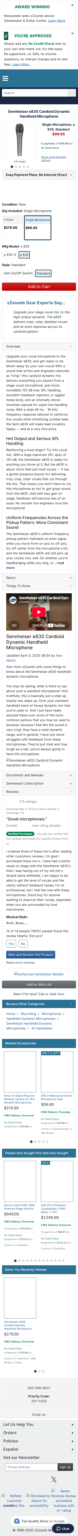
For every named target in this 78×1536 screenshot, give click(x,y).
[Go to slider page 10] (51, 1260)
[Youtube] (69, 1481)
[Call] (70, 78)
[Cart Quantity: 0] (55, 78)
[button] (5, 78)
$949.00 (11, 1214)
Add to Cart (39, 286)
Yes (11, 944)
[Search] (71, 93)
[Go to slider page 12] (59, 1260)
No (23, 944)
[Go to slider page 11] (55, 1260)
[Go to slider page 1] (12, 166)
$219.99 (11, 1108)
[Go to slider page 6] (35, 1260)
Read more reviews (20, 962)
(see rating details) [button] (46, 825)
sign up (65, 1467)
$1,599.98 (50, 1217)
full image (19, 161)
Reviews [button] (39, 791)
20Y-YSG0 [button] (39, 1398)
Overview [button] (39, 346)
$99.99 (47, 1104)
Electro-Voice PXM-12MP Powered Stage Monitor (19, 1207)
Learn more (56, 21)
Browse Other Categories (39, 1003)
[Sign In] (64, 78)
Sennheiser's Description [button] (39, 783)
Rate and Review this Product (30, 955)
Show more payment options (53, 159)
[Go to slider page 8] (43, 1260)
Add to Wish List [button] (39, 984)
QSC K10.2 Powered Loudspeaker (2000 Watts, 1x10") (53, 1209)
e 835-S (10, 255)
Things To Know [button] (39, 585)
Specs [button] (39, 577)
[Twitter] (54, 1481)
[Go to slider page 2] (16, 166)
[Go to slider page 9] (47, 1260)
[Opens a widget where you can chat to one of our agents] (63, 1529)
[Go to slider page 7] (39, 1260)
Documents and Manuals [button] (39, 775)
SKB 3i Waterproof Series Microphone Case (56, 1097)
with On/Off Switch (19, 273)
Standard (43, 273)
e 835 (24, 255)
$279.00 (11, 1334)
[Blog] (9, 1481)
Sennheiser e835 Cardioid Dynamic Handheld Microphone (18, 1325)
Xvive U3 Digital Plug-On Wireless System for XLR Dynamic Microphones (19, 1099)
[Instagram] (39, 1481)
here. (61, 994)
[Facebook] (24, 1481)
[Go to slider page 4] (24, 166)
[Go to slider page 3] (20, 166)
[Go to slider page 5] (28, 166)
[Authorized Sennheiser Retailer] (39, 974)
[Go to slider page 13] (63, 1260)
